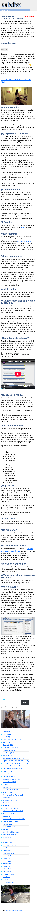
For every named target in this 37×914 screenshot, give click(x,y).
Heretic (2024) (7, 816)
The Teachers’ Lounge (9, 845)
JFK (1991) (6, 803)
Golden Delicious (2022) (10, 800)
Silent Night (6, 877)
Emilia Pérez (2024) (9, 771)
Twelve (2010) (7, 787)
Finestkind (6, 848)
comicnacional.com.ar (24, 241)
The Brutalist (6, 731)
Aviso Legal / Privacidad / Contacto (14, 910)
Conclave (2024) (8, 742)
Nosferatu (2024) (8, 755)
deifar (22, 227)
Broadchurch (7, 837)
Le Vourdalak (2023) (9, 827)
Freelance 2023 (7, 871)
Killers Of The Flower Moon (11, 832)
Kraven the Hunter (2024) (10, 790)
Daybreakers (7, 863)
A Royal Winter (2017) (9, 782)
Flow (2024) (6, 737)
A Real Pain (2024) (8, 753)
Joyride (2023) (7, 805)
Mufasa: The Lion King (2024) (12, 739)
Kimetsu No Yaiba (8, 856)
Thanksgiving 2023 (8, 882)
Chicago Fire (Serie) (9, 776)
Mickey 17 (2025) (8, 745)
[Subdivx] (11, 7)
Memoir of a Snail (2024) (10, 808)
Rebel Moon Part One (9, 834)
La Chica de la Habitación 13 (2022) (14, 819)
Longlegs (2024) (8, 792)
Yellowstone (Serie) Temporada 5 (13, 795)
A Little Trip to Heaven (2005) (11, 779)
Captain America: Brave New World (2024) (16, 761)
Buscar (3, 699)
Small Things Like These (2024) (12, 768)
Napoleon (5, 829)
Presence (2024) (8, 824)
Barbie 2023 (6, 858)
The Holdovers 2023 (9, 874)
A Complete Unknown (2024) (11, 747)
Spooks (5, 840)
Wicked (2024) (7, 774)
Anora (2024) (7, 734)
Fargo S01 (6, 879)
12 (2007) (5, 784)
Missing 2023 (7, 866)
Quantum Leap (7, 842)
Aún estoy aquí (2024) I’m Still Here (13, 758)
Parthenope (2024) (8, 797)
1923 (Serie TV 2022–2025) (11, 821)
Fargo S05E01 (7, 861)
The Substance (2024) (9, 750)
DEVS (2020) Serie (8, 813)
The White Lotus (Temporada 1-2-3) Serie (15, 763)
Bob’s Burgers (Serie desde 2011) (13, 811)
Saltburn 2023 (7, 869)
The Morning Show (8, 853)
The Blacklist (7, 850)
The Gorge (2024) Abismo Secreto (13, 766)
